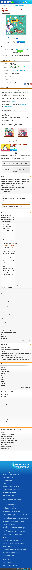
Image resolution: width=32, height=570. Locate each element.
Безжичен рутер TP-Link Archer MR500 (11, 565)
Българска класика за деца (9, 255)
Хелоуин (5, 281)
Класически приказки (8, 241)
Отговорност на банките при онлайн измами (12, 534)
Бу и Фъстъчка (24, 104)
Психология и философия (7, 302)
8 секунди (5, 510)
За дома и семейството (7, 308)
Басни (4, 249)
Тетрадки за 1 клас (5, 347)
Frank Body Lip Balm (7, 548)
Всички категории (26, 340)
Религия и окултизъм (6, 304)
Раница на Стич (5, 448)
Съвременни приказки (19, 5)
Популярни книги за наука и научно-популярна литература (16, 353)
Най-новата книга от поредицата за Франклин (12, 187)
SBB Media (3, 385)
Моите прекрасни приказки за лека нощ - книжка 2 (13, 521)
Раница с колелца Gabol (7, 446)
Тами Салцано (6, 13)
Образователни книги (8, 264)
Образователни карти (8, 268)
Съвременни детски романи (9, 253)
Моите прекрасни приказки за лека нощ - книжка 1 (13, 530)
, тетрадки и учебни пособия (11, 489)
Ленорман (3, 351)
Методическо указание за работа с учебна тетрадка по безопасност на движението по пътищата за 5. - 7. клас (14, 528)
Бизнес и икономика (6, 215)
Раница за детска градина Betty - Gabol (11, 552)
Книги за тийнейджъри (7, 283)
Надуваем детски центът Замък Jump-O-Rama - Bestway (14, 549)
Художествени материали (8, 480)
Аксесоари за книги (6, 328)
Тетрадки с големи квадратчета (9, 440)
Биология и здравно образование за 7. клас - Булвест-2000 (15, 359)
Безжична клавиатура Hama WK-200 (10, 550)
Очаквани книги (5, 338)
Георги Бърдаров (5, 411)
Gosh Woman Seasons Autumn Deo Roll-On (12, 540)
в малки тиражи (10, 493)
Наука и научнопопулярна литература (10, 296)
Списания (3, 336)
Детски (6, 484)
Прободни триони (5, 191)
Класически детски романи (9, 251)
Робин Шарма (4, 399)
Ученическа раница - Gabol (8, 555)
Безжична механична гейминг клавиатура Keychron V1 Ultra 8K (16, 545)
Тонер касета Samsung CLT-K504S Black (11, 563)
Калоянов (3, 373)
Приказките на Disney (8, 247)
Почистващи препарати (8, 477)
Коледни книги (6, 278)
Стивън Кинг (4, 413)
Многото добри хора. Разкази (9, 517)
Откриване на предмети (8, 274)
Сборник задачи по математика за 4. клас (11, 511)
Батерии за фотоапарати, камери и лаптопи (12, 499)
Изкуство (3, 310)
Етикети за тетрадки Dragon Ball (9, 520)
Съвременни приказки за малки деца (20, 72)
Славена (3, 383)
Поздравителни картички (7, 330)
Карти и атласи (5, 318)
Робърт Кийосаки (5, 405)
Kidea (2, 381)
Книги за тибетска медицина (8, 355)
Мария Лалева (4, 415)
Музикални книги (7, 237)
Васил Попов (4, 417)
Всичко (9, 492)
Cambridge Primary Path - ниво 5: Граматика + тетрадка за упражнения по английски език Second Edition (15, 557)
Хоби (2, 324)
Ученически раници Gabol (7, 442)
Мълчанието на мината (8, 523)
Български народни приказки (10, 243)
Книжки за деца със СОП (8, 270)
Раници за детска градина (7, 434)
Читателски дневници (7, 287)
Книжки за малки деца (7, 226)
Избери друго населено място (23, 49)
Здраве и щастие (5, 371)
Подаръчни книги (7, 276)
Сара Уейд (13, 101)
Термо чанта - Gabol (7, 562)
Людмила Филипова (6, 407)
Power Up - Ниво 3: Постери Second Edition (12, 526)
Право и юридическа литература (9, 300)
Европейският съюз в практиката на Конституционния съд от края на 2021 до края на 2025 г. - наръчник (16, 515)
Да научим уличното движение (9, 504)
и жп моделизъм (9, 490)
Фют (11, 69)
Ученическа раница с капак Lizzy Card (11, 553)
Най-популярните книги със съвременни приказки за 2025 (15, 179)
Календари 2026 (5, 322)
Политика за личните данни (26, 569)
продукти (8, 482)
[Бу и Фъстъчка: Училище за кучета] (16, 25)
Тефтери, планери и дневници (8, 332)
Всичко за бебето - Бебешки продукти (11, 486)
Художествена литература (7, 219)
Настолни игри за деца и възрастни (10, 476)
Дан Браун (3, 409)
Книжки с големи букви (8, 230)
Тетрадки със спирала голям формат (10, 349)
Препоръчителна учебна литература (10, 285)
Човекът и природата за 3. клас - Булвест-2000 (12, 357)
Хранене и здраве (5, 306)
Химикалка (4, 444)
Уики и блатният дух (7, 559)
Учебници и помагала (6, 289)
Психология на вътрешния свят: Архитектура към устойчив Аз (16, 518)
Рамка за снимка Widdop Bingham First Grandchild (13, 543)
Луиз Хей (3, 397)
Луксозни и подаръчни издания (9, 314)
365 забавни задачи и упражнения (10, 508)
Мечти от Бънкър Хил (7, 546)
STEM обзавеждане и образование (10, 487)
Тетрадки (3, 432)
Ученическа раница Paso (8, 539)
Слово (2, 377)
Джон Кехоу (4, 421)
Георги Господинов (5, 419)
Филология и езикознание (7, 294)
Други (2, 334)
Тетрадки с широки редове (7, 438)
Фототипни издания (6, 316)
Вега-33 (3, 367)
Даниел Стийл (4, 394)
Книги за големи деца (7, 228)
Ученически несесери (6, 436)
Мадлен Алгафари (5, 403)
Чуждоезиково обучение (8, 258)
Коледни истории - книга (7, 185)
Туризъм (3, 320)
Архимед (3, 369)
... (25, 158)
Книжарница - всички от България (11, 474)
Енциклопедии (6, 262)
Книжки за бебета (6, 224)
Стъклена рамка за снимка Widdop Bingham (12, 560)
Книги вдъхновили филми (8, 189)
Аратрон (3, 379)
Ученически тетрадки (6, 291)
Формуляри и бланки (6, 326)
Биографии (4, 312)
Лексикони (5, 234)
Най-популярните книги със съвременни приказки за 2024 (15, 181)
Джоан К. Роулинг (5, 401)
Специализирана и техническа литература (12, 298)
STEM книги (5, 266)
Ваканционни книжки (8, 232)
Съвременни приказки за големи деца (20, 70)
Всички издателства (25, 387)
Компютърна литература (7, 217)
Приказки (5, 239)
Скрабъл (5, 542)
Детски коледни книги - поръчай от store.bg (12, 183)
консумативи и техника (9, 479)
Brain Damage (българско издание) (10, 513)
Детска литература (6, 221)
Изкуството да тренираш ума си (9, 524)
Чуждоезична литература (8, 260)
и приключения (8, 495)
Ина (2, 375)
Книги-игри (5, 272)
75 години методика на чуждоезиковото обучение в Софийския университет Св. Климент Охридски (16, 506)
